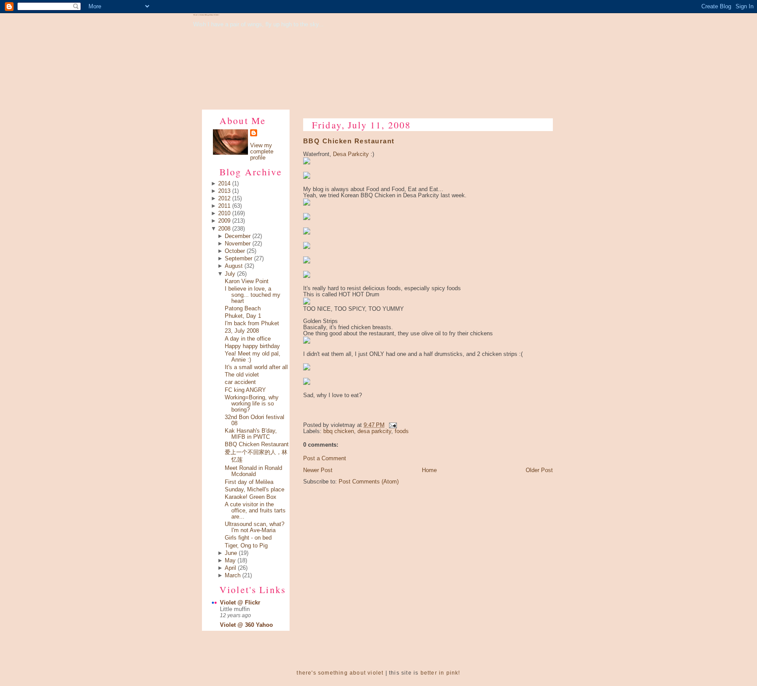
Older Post (539, 470)
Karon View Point (247, 281)
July (230, 274)
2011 (224, 206)
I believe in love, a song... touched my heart (252, 295)
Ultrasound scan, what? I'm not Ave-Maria (254, 527)
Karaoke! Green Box (250, 497)
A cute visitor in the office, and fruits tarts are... (255, 510)
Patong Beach (243, 309)
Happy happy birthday (252, 346)
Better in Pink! (440, 673)
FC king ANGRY (245, 390)
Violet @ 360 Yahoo (246, 625)
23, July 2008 (242, 331)
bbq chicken (338, 431)
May (230, 561)
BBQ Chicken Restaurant (257, 444)
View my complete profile (261, 151)
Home (429, 470)
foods (402, 431)
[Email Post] (391, 425)
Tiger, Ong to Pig (246, 546)
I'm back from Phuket (252, 323)
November (238, 244)
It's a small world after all (256, 367)
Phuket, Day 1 (243, 316)
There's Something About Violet (206, 15)
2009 (224, 221)
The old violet (242, 375)
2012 (224, 198)
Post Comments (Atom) (369, 482)
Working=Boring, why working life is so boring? (252, 404)
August (234, 266)
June (231, 553)
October (235, 251)
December (238, 236)
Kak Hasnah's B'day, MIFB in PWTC (251, 434)
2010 (224, 213)
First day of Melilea (249, 482)
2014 (224, 184)
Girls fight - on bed (248, 538)
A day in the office (248, 339)
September (238, 259)
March (233, 575)
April (230, 568)
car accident (240, 382)
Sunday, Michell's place (254, 490)
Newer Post (318, 470)
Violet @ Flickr (240, 603)
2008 (224, 229)
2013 (224, 191)
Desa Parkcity (351, 154)
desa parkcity (374, 431)
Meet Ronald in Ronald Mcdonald (253, 471)
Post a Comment (324, 458)
